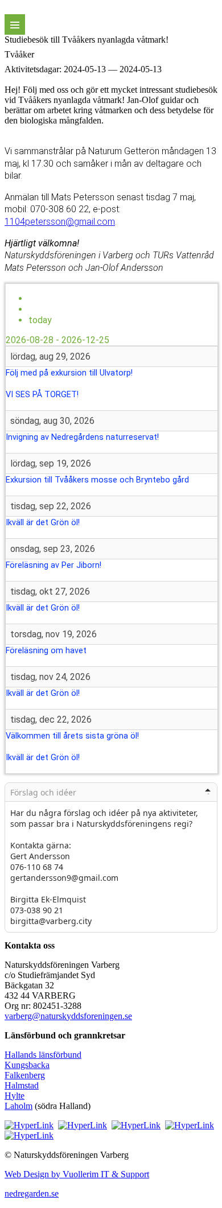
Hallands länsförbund (43, 1054)
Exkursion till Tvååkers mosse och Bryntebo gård (97, 480)
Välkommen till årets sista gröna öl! (72, 736)
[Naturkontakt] (82, 1125)
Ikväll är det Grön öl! (43, 522)
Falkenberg (25, 1075)
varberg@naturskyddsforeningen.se (68, 1016)
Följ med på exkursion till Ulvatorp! (69, 373)
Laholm (18, 1106)
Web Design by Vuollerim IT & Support (77, 1174)
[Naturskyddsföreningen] (29, 1125)
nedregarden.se (32, 1193)
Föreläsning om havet (46, 650)
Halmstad (22, 1085)
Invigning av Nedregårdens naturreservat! (82, 437)
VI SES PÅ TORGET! (42, 394)
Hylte (14, 1095)
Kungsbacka (27, 1065)
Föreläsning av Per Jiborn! (53, 565)
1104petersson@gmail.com (60, 221)
